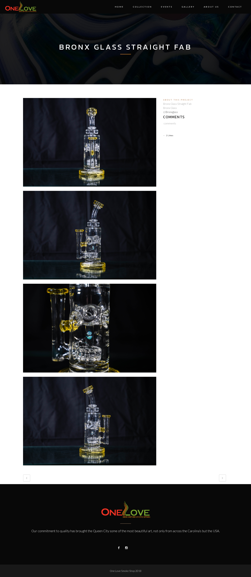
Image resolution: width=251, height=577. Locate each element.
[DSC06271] (89, 467)
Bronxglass (171, 111)
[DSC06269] (89, 189)
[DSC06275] (89, 375)
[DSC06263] (89, 281)
